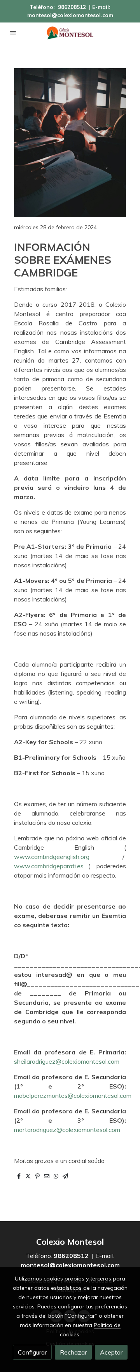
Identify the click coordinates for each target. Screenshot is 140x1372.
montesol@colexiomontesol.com (70, 15)
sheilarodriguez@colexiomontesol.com (66, 1061)
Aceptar (111, 1352)
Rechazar (73, 1352)
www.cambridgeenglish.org (51, 857)
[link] (70, 33)
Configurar (32, 1352)
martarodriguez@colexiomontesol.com (67, 1130)
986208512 (72, 6)
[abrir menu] (13, 32)
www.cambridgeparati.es (49, 866)
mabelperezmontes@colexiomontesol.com (72, 1095)
